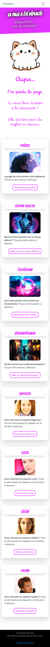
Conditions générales (25, 643)
